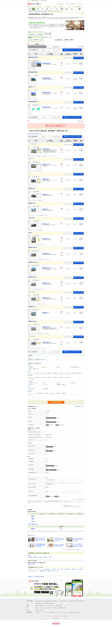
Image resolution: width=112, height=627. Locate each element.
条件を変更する (36, 39)
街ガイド (61, 612)
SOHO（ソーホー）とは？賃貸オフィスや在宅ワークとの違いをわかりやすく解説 (40, 539)
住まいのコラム (65, 612)
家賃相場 (49, 570)
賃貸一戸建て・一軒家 (46, 605)
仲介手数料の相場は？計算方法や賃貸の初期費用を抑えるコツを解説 (40, 545)
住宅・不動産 (80, 569)
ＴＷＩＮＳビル (31, 291)
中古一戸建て (53, 569)
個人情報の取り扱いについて (40, 603)
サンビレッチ (31, 158)
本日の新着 (40, 393)
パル (29, 173)
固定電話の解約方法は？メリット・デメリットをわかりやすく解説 (59, 539)
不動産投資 (74, 569)
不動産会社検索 (43, 570)
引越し (39, 612)
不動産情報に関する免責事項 (39, 576)
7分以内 (49, 377)
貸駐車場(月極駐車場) (75, 367)
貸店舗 (45, 367)
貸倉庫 (50, 557)
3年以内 (43, 373)
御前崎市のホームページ (79, 406)
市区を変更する (32, 34)
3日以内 (52, 393)
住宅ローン (65, 607)
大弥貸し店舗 (31, 217)
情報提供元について (31, 576)
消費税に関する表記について (49, 603)
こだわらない (32, 393)
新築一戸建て (46, 569)
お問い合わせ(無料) (79, 57)
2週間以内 (64, 393)
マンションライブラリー (33, 570)
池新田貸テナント (32, 86)
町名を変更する (40, 34)
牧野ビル (30, 232)
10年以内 (55, 373)
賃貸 (62, 569)
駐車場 (57, 605)
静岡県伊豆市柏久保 (32, 247)
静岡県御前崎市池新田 (33, 57)
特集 (36, 612)
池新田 (29, 564)
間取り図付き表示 (56, 46)
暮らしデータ (55, 570)
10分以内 (55, 377)
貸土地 (58, 367)
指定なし (32, 373)
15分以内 (61, 377)
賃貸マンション (53, 605)
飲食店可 (31, 384)
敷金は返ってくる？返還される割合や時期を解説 (59, 545)
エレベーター (46, 384)
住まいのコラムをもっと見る (73, 549)
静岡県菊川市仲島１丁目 (33, 262)
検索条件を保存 (59, 39)
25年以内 (73, 373)
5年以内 (49, 373)
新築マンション (37, 607)
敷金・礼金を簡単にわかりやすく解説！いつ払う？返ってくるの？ (78, 539)
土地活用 (41, 610)
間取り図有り (32, 388)
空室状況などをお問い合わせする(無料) (72, 49)
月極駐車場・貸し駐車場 (32, 557)
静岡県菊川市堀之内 (32, 277)
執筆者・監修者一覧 (72, 612)
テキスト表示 (37, 46)
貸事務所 (31, 367)
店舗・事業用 (67, 569)
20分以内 (67, 377)
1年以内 (37, 373)
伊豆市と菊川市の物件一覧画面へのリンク (35, 133)
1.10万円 (61, 528)
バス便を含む (32, 379)
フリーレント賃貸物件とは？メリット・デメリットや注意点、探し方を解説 (78, 545)
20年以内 (67, 373)
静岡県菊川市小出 (32, 306)
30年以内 (80, 373)
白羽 (34, 564)
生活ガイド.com (81, 499)
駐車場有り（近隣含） (61, 384)
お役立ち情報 (29, 612)
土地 (58, 569)
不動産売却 (37, 610)
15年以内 (61, 373)
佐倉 (32, 564)
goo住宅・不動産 (30, 600)
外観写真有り (46, 388)
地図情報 (77, 612)
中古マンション (43, 607)
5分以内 (43, 377)
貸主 (44, 359)
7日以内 (57, 393)
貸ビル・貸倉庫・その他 (34, 368)
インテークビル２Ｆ (32, 143)
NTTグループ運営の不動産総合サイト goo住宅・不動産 (37, 0)
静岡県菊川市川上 (32, 188)
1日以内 (46, 393)
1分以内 (37, 377)
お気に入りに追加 (56, 49)
